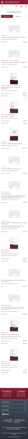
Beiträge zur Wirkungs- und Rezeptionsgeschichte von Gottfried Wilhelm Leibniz (14, 223)
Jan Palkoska (3, 141)
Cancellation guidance (19, 419)
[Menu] (2, 6)
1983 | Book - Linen (4, 42)
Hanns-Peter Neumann (5, 250)
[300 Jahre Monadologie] (14, 355)
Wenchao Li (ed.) (4, 85)
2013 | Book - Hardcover (5, 93)
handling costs (18, 433)
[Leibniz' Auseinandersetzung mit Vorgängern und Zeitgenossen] (14, 53)
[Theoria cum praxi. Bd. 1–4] (14, 297)
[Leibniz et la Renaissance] (14, 185)
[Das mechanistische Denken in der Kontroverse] (14, 160)
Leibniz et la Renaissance (6, 193)
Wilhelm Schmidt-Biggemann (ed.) (14, 85)
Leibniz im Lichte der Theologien (7, 116)
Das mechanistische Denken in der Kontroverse (10, 168)
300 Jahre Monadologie (5, 363)
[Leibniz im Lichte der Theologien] (14, 107)
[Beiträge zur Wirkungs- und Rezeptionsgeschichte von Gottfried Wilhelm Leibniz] (14, 214)
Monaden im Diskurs (5, 252)
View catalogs (21, 394)
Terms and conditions (8, 419)
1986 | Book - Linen (4, 231)
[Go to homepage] (10, 2)
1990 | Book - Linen (4, 67)
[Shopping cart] (26, 6)
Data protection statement (20, 421)
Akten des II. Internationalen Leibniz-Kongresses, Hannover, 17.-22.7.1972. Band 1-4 (13, 281)
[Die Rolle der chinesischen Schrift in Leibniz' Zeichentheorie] (14, 28)
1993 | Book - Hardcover (5, 173)
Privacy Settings (16, 422)
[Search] (16, 6)
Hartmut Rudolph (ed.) (12, 114)
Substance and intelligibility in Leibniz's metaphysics (11, 143)
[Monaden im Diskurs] (14, 243)
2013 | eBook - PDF (4, 95)
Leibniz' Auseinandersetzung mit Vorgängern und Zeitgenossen (14, 62)
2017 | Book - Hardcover (5, 120)
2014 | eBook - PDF (4, 343)
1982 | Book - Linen (4, 314)
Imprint (9, 422)
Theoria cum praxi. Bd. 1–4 (6, 305)
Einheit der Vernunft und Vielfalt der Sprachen (10, 334)
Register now (7, 394)
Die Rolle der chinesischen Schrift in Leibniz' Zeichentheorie (13, 37)
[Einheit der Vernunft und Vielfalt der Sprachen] (14, 325)
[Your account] (21, 6)
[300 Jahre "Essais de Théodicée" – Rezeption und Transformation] (14, 78)
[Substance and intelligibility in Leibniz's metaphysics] (14, 135)
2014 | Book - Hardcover (5, 340)
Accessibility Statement (7, 421)
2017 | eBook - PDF (4, 123)
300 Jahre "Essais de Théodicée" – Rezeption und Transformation (10, 88)
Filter (8, 16)
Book (2, 286)
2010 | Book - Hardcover (5, 148)
